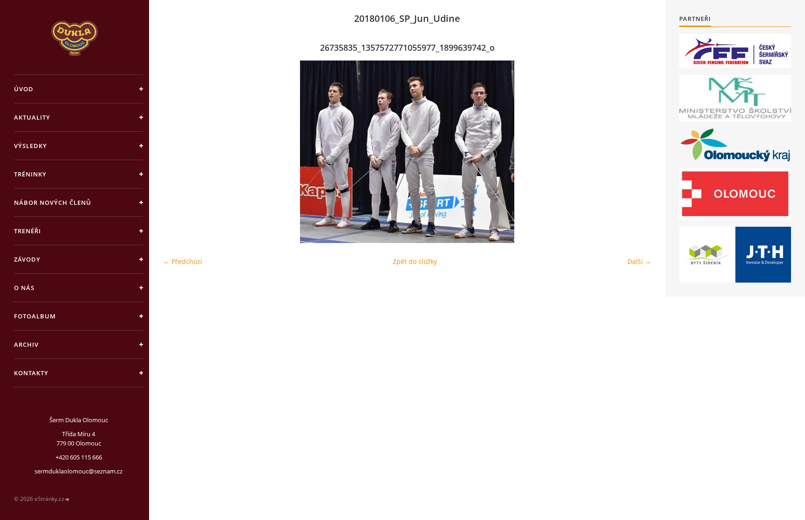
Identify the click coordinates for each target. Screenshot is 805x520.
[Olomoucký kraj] (735, 145)
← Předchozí (182, 261)
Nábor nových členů (52, 202)
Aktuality (32, 117)
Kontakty (31, 373)
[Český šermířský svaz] (735, 51)
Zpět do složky (415, 261)
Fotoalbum (35, 316)
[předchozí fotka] (178, 152)
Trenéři (27, 231)
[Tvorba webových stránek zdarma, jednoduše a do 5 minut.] (67, 499)
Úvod (24, 89)
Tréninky (30, 174)
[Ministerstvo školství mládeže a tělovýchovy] (735, 98)
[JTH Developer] (735, 254)
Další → (639, 261)
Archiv (26, 344)
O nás (24, 288)
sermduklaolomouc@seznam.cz (78, 471)
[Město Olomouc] (735, 194)
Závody (27, 259)
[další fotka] (636, 152)
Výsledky (30, 146)
